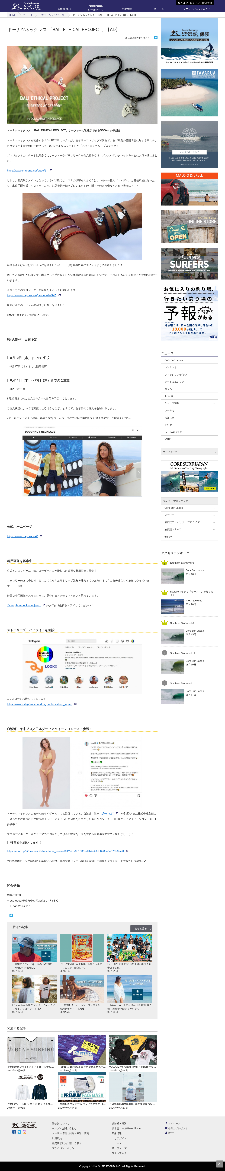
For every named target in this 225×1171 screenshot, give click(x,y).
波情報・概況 (119, 1123)
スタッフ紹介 (119, 1153)
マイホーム (174, 1123)
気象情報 (117, 1133)
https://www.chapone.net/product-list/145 (31, 295)
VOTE (171, 1133)
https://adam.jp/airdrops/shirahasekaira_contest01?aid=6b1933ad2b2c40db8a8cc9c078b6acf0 (65, 851)
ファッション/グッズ (52, 15)
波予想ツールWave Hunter (127, 1128)
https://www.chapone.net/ (22, 536)
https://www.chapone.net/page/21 (27, 170)
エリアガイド (119, 1138)
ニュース (28, 15)
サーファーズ (119, 1148)
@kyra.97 (108, 813)
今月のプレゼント (178, 1128)
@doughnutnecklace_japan (24, 605)
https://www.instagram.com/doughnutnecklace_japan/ (39, 704)
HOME (12, 15)
